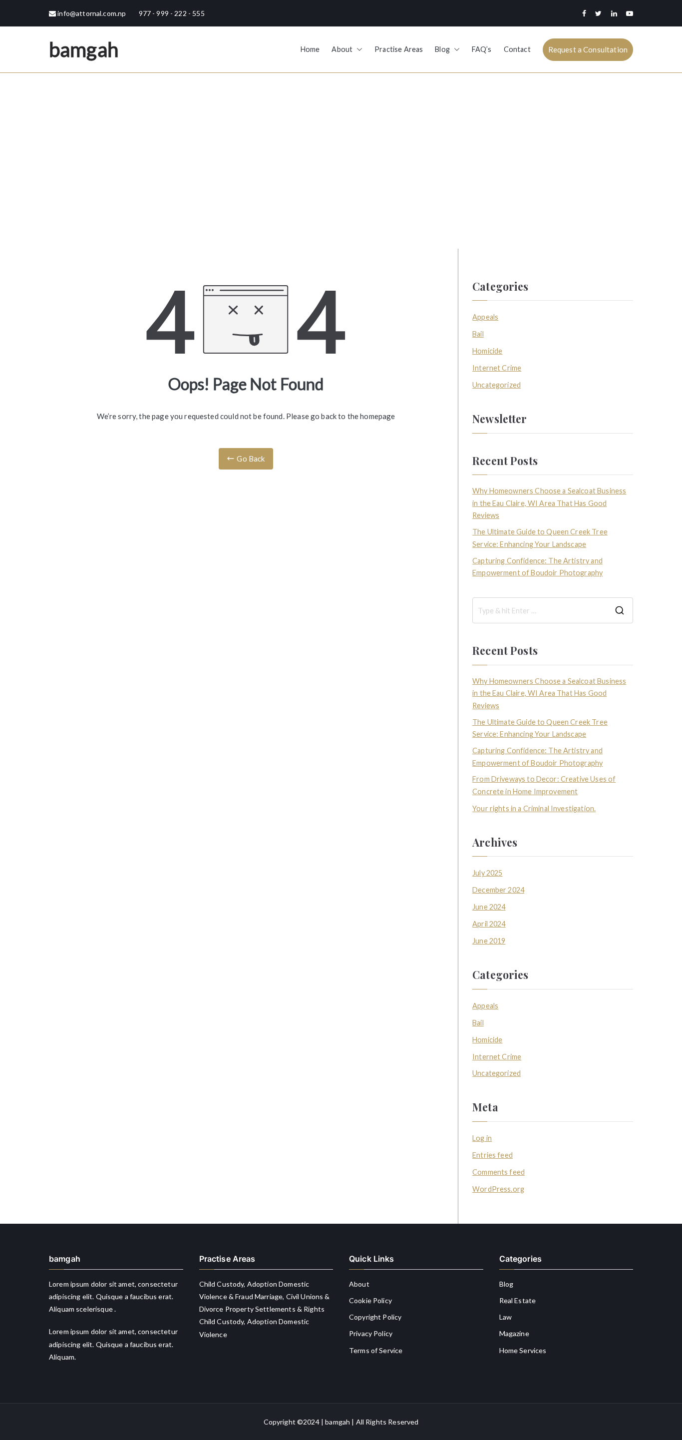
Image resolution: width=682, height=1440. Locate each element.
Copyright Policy (375, 1317)
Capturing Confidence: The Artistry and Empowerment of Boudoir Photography (537, 566)
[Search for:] (553, 610)
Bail (478, 334)
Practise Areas (398, 49)
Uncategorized (496, 385)
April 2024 (489, 924)
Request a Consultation (588, 49)
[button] (357, 49)
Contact (517, 49)
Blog (442, 49)
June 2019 (488, 941)
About (342, 49)
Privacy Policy (370, 1333)
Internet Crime (496, 368)
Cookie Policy (370, 1300)
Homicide (487, 351)
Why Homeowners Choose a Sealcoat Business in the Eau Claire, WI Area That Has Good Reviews (549, 502)
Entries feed (492, 1155)
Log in (482, 1138)
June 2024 (488, 907)
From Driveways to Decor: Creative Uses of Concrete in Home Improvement (544, 785)
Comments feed (498, 1172)
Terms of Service (375, 1350)
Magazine (514, 1333)
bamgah (83, 49)
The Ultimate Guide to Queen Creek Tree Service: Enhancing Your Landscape (540, 537)
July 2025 (487, 873)
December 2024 (498, 890)
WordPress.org (498, 1189)
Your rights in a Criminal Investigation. (534, 808)
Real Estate (517, 1300)
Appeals (485, 317)
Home (310, 49)
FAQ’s (482, 49)
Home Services (523, 1350)
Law (505, 1317)
